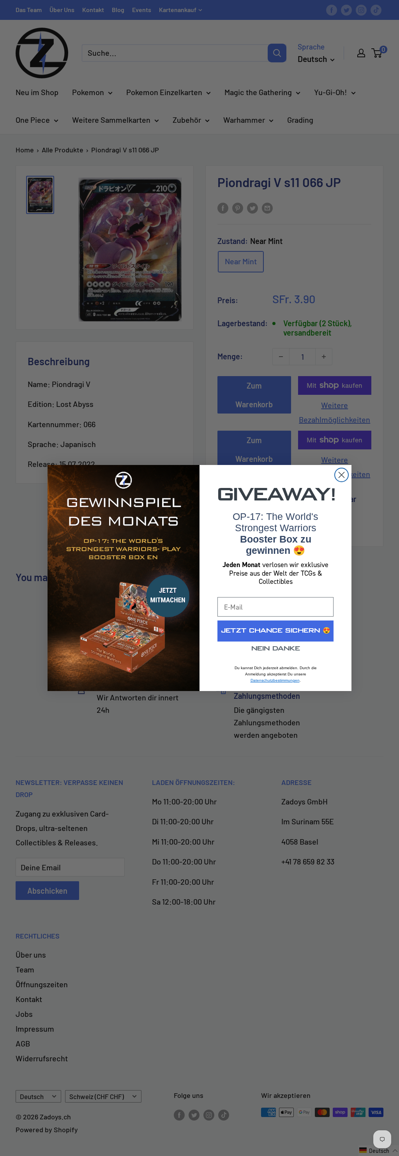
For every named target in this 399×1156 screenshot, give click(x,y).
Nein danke (275, 649)
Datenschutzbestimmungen (275, 680)
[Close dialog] (341, 475)
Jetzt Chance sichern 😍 (275, 631)
